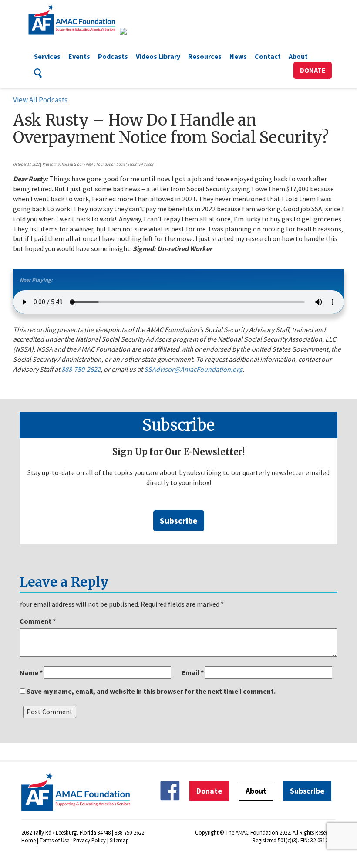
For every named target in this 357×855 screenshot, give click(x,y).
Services (47, 56)
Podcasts (113, 56)
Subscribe (179, 520)
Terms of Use (54, 840)
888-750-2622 (81, 369)
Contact (268, 56)
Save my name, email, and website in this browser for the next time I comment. (151, 691)
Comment (38, 621)
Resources (205, 56)
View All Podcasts (40, 100)
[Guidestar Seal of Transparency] (134, 31)
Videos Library (158, 56)
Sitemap (119, 840)
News (238, 56)
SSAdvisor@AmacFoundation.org (193, 369)
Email (193, 672)
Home (28, 840)
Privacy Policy (89, 840)
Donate (313, 70)
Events (79, 56)
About (298, 56)
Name (31, 672)
